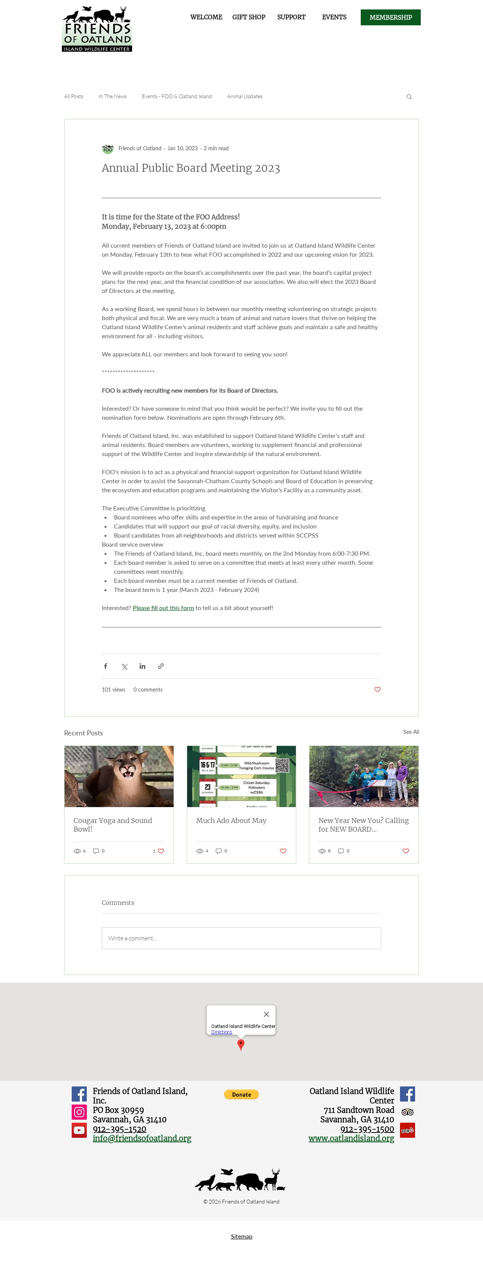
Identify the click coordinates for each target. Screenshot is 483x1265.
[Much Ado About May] (241, 776)
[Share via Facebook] (105, 666)
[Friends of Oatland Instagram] (79, 1112)
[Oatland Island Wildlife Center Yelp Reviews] (407, 1130)
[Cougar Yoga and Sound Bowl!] (119, 776)
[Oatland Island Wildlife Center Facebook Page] (407, 1094)
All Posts (73, 96)
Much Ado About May (231, 820)
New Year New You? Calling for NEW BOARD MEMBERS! (363, 825)
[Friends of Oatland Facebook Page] (79, 1094)
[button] (409, 96)
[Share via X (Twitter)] (124, 666)
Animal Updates (245, 96)
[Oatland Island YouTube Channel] (79, 1130)
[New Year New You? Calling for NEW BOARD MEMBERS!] (363, 776)
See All (411, 732)
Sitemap (241, 1236)
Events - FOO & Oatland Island (177, 96)
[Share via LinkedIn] (142, 666)
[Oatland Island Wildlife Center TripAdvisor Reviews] (407, 1112)
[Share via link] (161, 666)
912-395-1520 (119, 1129)
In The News (112, 96)
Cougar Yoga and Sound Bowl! (113, 825)
